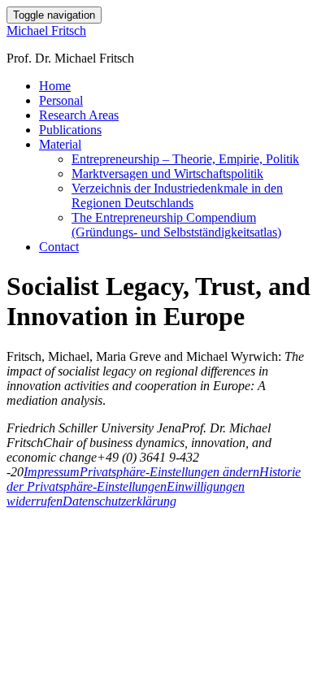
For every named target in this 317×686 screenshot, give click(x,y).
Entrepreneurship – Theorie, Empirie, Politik (185, 159)
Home (55, 86)
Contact (59, 247)
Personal (61, 100)
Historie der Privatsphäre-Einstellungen (154, 479)
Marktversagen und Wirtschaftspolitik (167, 173)
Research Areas (79, 115)
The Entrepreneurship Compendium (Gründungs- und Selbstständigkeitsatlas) (176, 225)
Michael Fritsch (46, 30)
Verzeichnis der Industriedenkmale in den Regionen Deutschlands (177, 195)
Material (60, 144)
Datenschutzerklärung (119, 501)
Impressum (52, 472)
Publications (70, 130)
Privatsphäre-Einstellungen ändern (169, 472)
